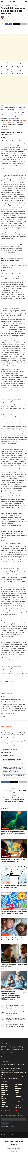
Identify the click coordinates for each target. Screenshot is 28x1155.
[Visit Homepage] (13, 1)
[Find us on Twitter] (4, 1057)
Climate (3, 1104)
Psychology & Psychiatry (18, 1097)
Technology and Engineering (19, 1106)
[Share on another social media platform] (23, 24)
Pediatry (17, 1092)
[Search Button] (26, 1)
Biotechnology (4, 1094)
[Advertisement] (14, 28)
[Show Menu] (2, 1)
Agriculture (4, 1084)
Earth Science (4, 1106)
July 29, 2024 (4, 20)
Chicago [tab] (22, 763)
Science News (7, 5)
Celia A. (7, 16)
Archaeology (4, 1088)
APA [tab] (6, 763)
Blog (2, 1096)
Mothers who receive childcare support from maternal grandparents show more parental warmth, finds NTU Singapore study (11, 995)
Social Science (14, 5)
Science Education (19, 1100)
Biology (3, 1092)
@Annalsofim (4, 105)
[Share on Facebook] (8, 24)
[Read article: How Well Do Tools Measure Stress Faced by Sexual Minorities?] (14, 953)
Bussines (3, 1098)
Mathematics (18, 1088)
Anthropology (4, 1086)
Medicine (17, 1090)
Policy (16, 1094)
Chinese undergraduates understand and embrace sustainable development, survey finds (13, 833)
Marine (16, 1086)
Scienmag (6, 1134)
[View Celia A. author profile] (2, 17)
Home (2, 5)
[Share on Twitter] (16, 24)
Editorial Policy (18, 1084)
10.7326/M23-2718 (6, 726)
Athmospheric (4, 1090)
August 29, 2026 (4, 837)
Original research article (19, 746)
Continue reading (14, 1151)
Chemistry (3, 1102)
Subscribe (5, 1123)
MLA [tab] (14, 763)
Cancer (2, 1100)
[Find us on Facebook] (1, 1057)
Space (16, 1104)
